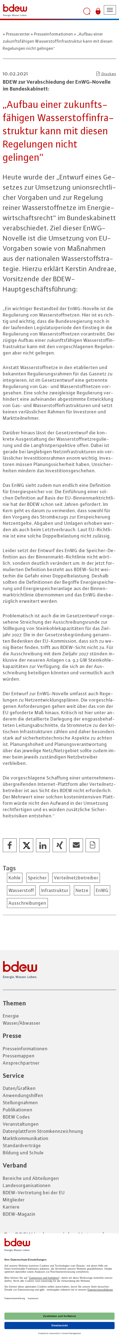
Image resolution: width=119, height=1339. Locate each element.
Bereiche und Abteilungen (31, 1178)
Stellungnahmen (20, 1102)
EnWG (102, 890)
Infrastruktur (54, 890)
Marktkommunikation (25, 1138)
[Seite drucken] (93, 845)
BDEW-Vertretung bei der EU (34, 1192)
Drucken (108, 73)
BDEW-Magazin (19, 1214)
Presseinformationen (53, 34)
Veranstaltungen (21, 1124)
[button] (10, 845)
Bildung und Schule (23, 1152)
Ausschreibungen (27, 903)
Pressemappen (19, 1056)
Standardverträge (22, 1145)
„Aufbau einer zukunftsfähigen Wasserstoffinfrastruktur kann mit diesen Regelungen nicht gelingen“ (58, 41)
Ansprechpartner (21, 1063)
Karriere (11, 1207)
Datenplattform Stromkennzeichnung (43, 1131)
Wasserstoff (21, 890)
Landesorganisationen (27, 1185)
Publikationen (17, 1109)
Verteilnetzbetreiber (76, 877)
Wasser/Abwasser (21, 1023)
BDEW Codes (16, 1117)
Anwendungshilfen (23, 1095)
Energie (11, 1016)
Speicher (37, 877)
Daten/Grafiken (19, 1088)
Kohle (15, 877)
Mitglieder (14, 1199)
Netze (82, 890)
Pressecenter (18, 34)
